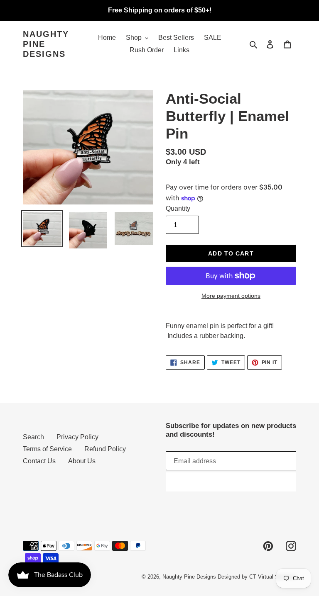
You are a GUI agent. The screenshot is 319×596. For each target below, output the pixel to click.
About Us (82, 461)
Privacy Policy (77, 436)
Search (33, 436)
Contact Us (39, 461)
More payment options (230, 295)
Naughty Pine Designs (46, 43)
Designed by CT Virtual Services (257, 577)
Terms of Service (47, 448)
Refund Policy (105, 448)
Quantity (178, 208)
